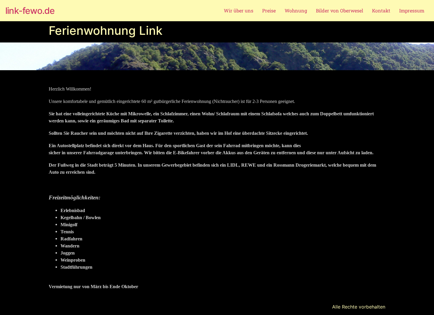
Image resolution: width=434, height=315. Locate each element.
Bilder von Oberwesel (339, 10)
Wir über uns (238, 10)
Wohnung (296, 10)
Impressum (411, 10)
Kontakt (381, 10)
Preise (269, 10)
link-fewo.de (30, 10)
